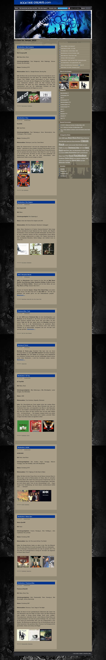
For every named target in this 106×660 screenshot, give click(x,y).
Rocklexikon (30, 105)
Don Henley (84, 144)
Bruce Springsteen (76, 141)
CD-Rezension (27, 204)
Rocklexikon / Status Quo (25, 516)
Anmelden (63, 168)
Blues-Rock (76, 138)
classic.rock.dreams (75, 8)
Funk (83, 147)
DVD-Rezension (64, 99)
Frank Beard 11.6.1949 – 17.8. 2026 (68, 48)
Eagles (61, 147)
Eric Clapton (24, 262)
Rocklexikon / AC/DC (23, 447)
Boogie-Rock (69, 141)
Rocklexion (62, 158)
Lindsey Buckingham (70, 152)
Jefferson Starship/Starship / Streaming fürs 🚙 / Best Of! (72, 65)
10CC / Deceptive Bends (24, 274)
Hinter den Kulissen (64, 102)
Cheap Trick (29, 299)
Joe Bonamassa (76, 150)
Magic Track (62, 156)
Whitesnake (62, 162)
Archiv (79, 42)
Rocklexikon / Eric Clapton (25, 202)
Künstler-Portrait (27, 49)
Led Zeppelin (61, 152)
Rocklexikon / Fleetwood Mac (26, 583)
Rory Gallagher (77, 158)
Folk (22, 333)
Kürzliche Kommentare (72, 42)
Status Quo (29, 571)
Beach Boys (24, 299)
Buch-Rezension (64, 93)
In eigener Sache (64, 104)
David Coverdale (72, 144)
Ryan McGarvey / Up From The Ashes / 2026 (70, 53)
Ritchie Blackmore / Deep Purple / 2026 (69, 55)
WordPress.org (64, 175)
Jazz (70, 150)
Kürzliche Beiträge (63, 42)
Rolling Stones (69, 158)
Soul (87, 158)
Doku (62, 97)
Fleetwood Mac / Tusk (24, 311)
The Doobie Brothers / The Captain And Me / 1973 (71, 62)
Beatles (66, 138)
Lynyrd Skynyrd (83, 152)
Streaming (63, 115)
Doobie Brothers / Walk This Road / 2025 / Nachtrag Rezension (73, 60)
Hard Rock (66, 150)
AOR (63, 138)
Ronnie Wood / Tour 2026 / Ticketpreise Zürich (70, 67)
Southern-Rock (62, 160)
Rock (40, 299)
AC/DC (23, 504)
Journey (87, 150)
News (62, 111)
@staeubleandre (63, 8)
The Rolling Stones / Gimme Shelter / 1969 (69, 50)
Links (62, 109)
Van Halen (82, 160)
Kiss (22, 190)
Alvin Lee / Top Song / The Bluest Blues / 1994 (75, 124)
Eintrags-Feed (63, 171)
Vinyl (61, 118)
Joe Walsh (83, 150)
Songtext (83, 158)
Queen (37, 299)
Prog (35, 299)
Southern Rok (68, 160)
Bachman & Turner (23, 345)
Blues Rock (84, 138)
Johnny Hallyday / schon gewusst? (68, 46)
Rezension (63, 113)
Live (78, 152)
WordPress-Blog (87, 653)
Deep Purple (79, 144)
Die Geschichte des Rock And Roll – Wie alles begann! (33, 8)
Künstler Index (53, 8)
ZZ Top (28, 435)
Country (66, 144)
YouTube (67, 162)
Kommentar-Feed (64, 173)
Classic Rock (24, 363)
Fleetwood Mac (24, 643)
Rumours (30, 333)
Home (16, 8)
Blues (70, 138)
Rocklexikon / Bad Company (26, 47)
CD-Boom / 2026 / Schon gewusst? (68, 57)
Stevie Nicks (76, 160)
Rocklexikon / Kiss (23, 118)
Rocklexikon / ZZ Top (24, 375)
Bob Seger (63, 141)
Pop (32, 299)
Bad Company (24, 105)
